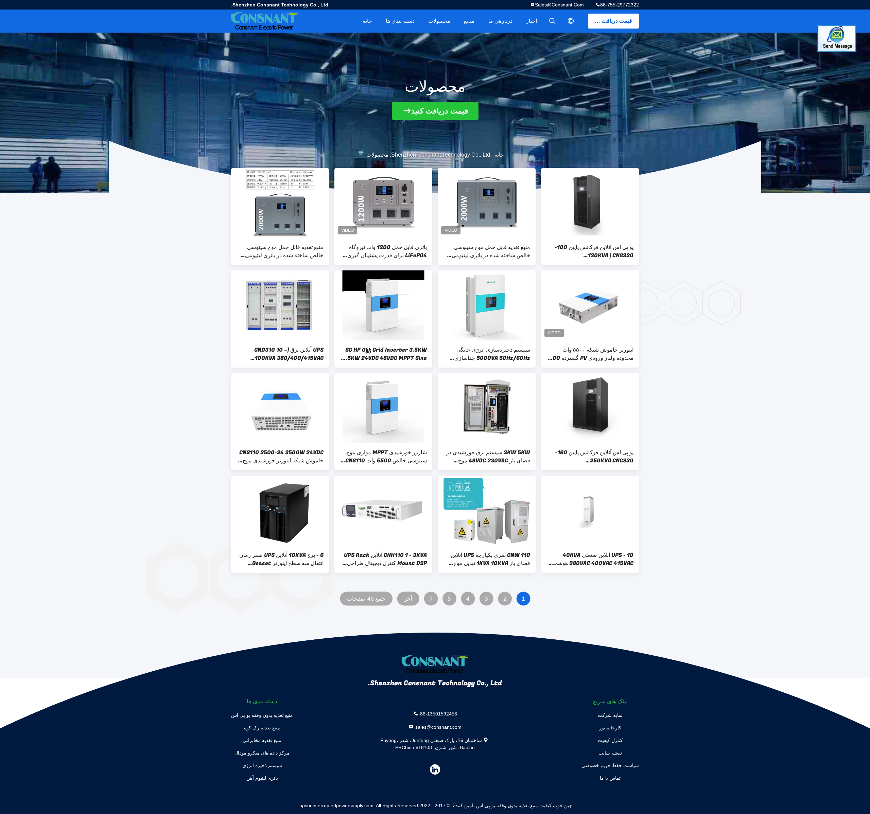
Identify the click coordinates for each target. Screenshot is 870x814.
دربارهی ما (500, 21)
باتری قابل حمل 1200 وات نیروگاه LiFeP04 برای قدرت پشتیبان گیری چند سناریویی (387, 251)
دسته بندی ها (400, 21)
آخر (408, 599)
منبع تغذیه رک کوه (262, 727)
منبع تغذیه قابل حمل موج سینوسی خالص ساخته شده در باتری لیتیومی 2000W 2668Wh (284, 251)
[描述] (571, 21)
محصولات (439, 21)
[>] (431, 599)
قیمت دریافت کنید (611, 21)
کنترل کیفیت (610, 740)
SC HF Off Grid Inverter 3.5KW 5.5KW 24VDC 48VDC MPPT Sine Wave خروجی (384, 354)
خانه (367, 21)
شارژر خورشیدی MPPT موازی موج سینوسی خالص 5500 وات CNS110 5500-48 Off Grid (386, 456)
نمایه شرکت (610, 715)
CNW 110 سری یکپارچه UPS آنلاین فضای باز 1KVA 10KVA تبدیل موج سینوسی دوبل (490, 559)
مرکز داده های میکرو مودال (262, 753)
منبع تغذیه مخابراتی (262, 740)
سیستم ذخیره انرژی (262, 765)
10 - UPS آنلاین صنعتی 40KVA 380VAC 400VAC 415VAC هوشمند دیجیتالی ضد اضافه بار (592, 559)
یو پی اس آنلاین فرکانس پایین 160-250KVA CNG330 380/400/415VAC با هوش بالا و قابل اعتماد (594, 456)
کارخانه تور (610, 727)
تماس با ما (610, 778)
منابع (469, 21)
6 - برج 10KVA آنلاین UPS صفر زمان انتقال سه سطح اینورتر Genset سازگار (281, 559)
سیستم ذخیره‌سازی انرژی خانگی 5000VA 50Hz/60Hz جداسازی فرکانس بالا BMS (492, 354)
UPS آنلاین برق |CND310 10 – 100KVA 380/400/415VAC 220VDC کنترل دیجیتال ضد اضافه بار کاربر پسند (281, 354)
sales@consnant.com (559, 4)
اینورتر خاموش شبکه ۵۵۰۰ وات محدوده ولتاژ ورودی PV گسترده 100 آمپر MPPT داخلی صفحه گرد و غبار (591, 354)
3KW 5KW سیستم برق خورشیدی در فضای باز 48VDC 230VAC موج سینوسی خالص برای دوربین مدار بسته (487, 456)
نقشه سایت (610, 753)
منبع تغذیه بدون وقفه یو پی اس (262, 715)
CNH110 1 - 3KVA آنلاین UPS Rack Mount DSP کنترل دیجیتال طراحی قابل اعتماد (385, 559)
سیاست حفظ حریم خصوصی (610, 765)
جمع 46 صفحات (366, 599)
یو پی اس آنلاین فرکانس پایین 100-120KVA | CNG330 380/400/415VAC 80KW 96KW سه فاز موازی (592, 251)
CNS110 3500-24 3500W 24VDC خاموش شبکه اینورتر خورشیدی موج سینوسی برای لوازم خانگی (281, 456)
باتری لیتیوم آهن (262, 778)
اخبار (531, 21)
